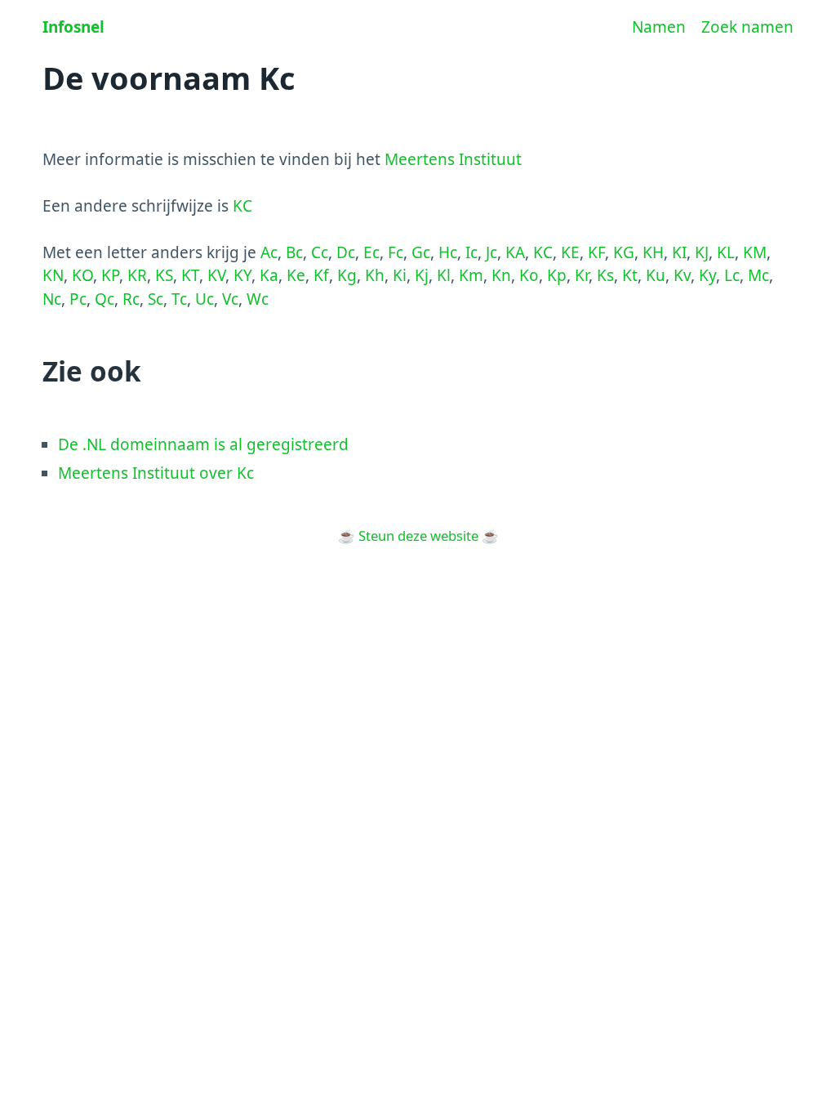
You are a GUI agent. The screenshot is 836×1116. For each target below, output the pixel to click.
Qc (104, 299)
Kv (682, 275)
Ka (269, 275)
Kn (501, 275)
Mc (758, 275)
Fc (395, 252)
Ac (269, 252)
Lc (732, 275)
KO (82, 275)
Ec (371, 252)
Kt (630, 275)
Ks (605, 275)
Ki (400, 275)
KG (623, 252)
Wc (258, 299)
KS (164, 275)
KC (242, 206)
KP (110, 275)
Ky (707, 275)
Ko (529, 275)
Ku (655, 275)
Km (471, 275)
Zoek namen (747, 27)
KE (570, 252)
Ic (471, 252)
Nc (51, 299)
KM (755, 252)
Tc (179, 299)
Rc (131, 299)
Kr (582, 275)
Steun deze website (418, 535)
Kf (321, 275)
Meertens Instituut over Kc (156, 473)
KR (137, 275)
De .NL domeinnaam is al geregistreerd (203, 444)
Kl (444, 275)
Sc (155, 299)
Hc (447, 252)
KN (53, 275)
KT (190, 275)
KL (726, 252)
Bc (294, 252)
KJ (702, 252)
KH (653, 252)
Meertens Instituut (453, 159)
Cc (319, 252)
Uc (204, 299)
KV (216, 275)
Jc (491, 252)
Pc (78, 299)
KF (596, 252)
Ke (296, 275)
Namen (659, 27)
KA (515, 252)
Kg (347, 275)
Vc (230, 299)
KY (242, 275)
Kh (375, 275)
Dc (345, 252)
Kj (422, 275)
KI (679, 252)
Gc (420, 252)
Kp (557, 275)
